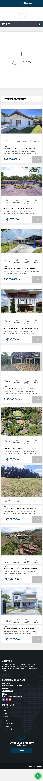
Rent (5, 714)
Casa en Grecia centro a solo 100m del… (20, 389)
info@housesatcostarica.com (12, 696)
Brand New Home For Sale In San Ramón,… (21, 149)
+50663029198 (32, 3)
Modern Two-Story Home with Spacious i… (21, 329)
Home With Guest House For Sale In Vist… (21, 449)
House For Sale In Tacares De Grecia (19, 269)
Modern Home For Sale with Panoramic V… (21, 629)
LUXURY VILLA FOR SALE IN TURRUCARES (19, 209)
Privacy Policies (8, 729)
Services (6, 717)
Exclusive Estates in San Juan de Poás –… (21, 508)
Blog (5, 720)
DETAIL (37, 159)
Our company (8, 723)
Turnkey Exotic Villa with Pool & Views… (21, 568)
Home (5, 707)
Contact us (7, 726)
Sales (5, 711)
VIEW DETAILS (21, 121)
